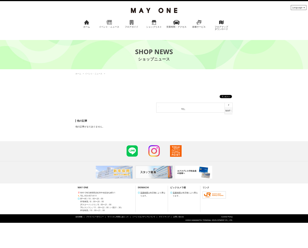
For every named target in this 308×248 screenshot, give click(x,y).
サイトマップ (164, 217)
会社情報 (78, 217)
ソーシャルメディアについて (143, 217)
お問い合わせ (178, 217)
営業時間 (144, 192)
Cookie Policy (227, 217)
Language (297, 7)
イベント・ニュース (93, 73)
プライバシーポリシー (95, 217)
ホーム (78, 73)
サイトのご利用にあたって (118, 217)
